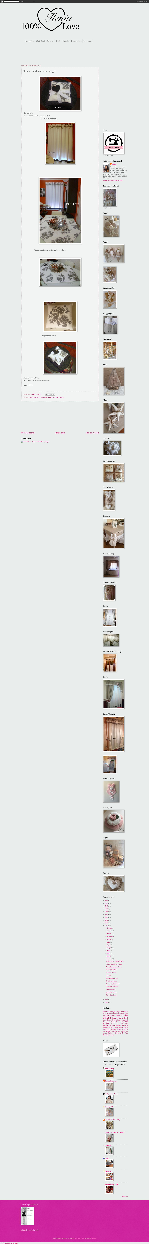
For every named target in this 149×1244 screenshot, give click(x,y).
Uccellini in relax (111, 972)
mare (108, 1027)
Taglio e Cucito (113, 1033)
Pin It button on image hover (9, 1243)
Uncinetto (111, 1035)
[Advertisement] (60, 416)
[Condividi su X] (50, 395)
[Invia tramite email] (46, 395)
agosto (109, 939)
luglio (108, 942)
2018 (106, 911)
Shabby (108, 1031)
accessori (112, 1011)
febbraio (109, 956)
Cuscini (48, 397)
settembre (110, 936)
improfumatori (55, 397)
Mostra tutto (125, 1196)
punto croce (106, 1029)
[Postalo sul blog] (48, 395)
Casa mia (116, 1013)
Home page (60, 433)
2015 (106, 920)
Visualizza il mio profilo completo (112, 180)
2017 (106, 914)
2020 (106, 906)
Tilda (126, 1033)
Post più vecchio (92, 433)
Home (121, 1023)
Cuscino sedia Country (113, 984)
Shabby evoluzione (111, 981)
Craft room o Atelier (112, 986)
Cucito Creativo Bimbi (120, 1018)
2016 (106, 917)
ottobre (109, 933)
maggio (109, 948)
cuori (104, 1020)
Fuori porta (114, 1023)
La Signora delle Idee (111, 1094)
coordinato (33, 397)
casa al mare (124, 1013)
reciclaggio (113, 1029)
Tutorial (105, 1035)
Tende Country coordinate (113, 967)
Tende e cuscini (110, 989)
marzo (109, 953)
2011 (106, 1002)
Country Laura (109, 1068)
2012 (106, 999)
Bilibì (106, 1158)
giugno (109, 945)
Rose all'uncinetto (111, 995)
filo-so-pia (108, 1171)
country (112, 1015)
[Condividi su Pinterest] (54, 395)
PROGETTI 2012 (111, 992)
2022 (106, 900)
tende (62, 397)
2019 (106, 909)
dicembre (109, 928)
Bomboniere (124, 1011)
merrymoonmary (79, 1238)
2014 (106, 923)
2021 (106, 903)
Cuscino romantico (111, 970)
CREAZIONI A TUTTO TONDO (114, 1132)
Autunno (118, 1011)
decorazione (116, 1020)
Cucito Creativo (41, 397)
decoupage (106, 1022)
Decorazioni (124, 1020)
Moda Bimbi (118, 1027)
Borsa (104, 1013)
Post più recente (28, 433)
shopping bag (116, 1031)
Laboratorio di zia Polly (112, 1120)
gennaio (109, 959)
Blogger (94, 1238)
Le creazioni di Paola (111, 1184)
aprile (108, 950)
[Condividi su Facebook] (52, 395)
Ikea (126, 1023)
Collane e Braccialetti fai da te (115, 961)
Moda (112, 1027)
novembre (110, 931)
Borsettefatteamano (111, 1081)
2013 (106, 925)
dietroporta (113, 1022)
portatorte (125, 1027)
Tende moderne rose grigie (114, 964)
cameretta (110, 1013)
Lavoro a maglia (116, 1025)
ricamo (119, 1029)
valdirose (108, 1145)
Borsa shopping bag (112, 978)
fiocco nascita (120, 1022)
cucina (118, 1015)
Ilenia (114, 164)
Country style (109, 1107)
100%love (106, 1011)
